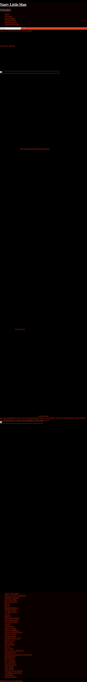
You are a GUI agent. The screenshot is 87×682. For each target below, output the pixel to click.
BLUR (7, 606)
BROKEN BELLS (11, 608)
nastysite (12, 46)
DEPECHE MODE (12, 620)
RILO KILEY (10, 659)
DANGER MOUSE (12, 618)
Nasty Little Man (13, 4)
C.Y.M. (7, 614)
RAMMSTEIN (10, 657)
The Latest (8, 16)
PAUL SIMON (10, 661)
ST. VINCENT (10, 663)
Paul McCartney (10, 636)
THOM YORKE (11, 677)
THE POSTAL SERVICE (14, 651)
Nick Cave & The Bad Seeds (10, 31)
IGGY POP (9, 649)
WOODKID (9, 675)
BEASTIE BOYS (11, 602)
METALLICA (10, 640)
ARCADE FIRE (11, 600)
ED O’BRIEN (10, 644)
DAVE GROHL (10, 628)
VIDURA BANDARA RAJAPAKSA (18, 655)
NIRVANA (9, 642)
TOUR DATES (10, 20)
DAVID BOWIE (11, 610)
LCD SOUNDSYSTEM (13, 632)
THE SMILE (9, 669)
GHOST (8, 624)
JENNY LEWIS (10, 634)
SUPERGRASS (10, 665)
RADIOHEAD (10, 653)
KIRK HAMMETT (12, 630)
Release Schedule (11, 22)
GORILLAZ (9, 626)
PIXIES (7, 646)
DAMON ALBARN (12, 598)
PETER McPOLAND (13, 638)
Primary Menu (5, 10)
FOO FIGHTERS (11, 622)
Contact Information (12, 24)
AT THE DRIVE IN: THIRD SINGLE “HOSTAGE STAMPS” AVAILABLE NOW (43, 419)
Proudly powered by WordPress (11, 681)
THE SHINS (9, 667)
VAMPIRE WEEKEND (13, 673)
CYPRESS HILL (11, 612)
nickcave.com (20, 329)
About (7, 14)
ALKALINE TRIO (12, 594)
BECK (7, 604)
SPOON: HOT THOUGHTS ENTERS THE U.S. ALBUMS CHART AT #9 (33, 418)
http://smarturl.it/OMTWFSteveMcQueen (35, 149)
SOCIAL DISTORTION (14, 671)
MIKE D (8, 616)
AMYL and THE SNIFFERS (15, 596)
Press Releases (10, 18)
